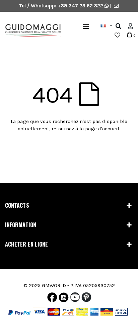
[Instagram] (64, 299)
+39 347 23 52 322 (81, 6)
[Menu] (86, 26)
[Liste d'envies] (117, 35)
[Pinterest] (86, 299)
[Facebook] (52, 299)
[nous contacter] (116, 6)
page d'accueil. (102, 129)
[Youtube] (75, 299)
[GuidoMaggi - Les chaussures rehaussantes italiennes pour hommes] (30, 31)
